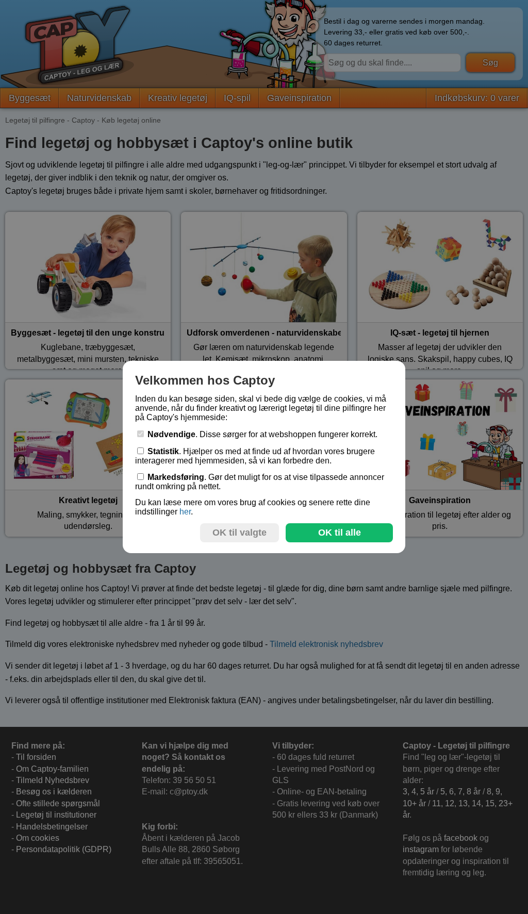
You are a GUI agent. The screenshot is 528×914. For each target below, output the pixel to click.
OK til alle (339, 532)
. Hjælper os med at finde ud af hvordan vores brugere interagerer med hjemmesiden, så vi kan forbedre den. (255, 456)
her (185, 511)
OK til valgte (239, 532)
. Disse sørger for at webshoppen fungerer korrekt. (262, 434)
